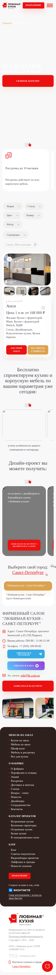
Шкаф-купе (18, 748)
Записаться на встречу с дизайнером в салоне (24, 545)
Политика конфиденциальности (26, 936)
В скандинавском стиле (25, 837)
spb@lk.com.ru (30, 675)
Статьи (15, 788)
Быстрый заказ (16, 349)
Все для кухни (19, 756)
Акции (15, 776)
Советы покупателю (23, 853)
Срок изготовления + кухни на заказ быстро (25, 896)
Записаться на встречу (28, 686)
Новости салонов (21, 866)
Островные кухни (21, 829)
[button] (47, 269)
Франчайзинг (34, 5)
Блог (13, 849)
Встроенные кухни (22, 821)
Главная (6, 23)
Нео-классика (14, 301)
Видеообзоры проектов (25, 857)
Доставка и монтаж (22, 784)
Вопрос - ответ (20, 792)
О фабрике (17, 768)
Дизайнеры (17, 801)
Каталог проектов (22, 816)
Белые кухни (18, 833)
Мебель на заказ (20, 744)
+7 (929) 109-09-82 (30, 646)
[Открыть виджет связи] (47, 966)
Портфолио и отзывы (24, 772)
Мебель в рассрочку (23, 752)
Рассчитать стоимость (38, 349)
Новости (16, 797)
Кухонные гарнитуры (23, 825)
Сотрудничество (20, 805)
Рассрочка (17, 780)
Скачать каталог (28, 81)
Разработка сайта (27, 956)
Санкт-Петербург (28, 572)
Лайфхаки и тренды (23, 861)
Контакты (17, 809)
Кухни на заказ (20, 740)
